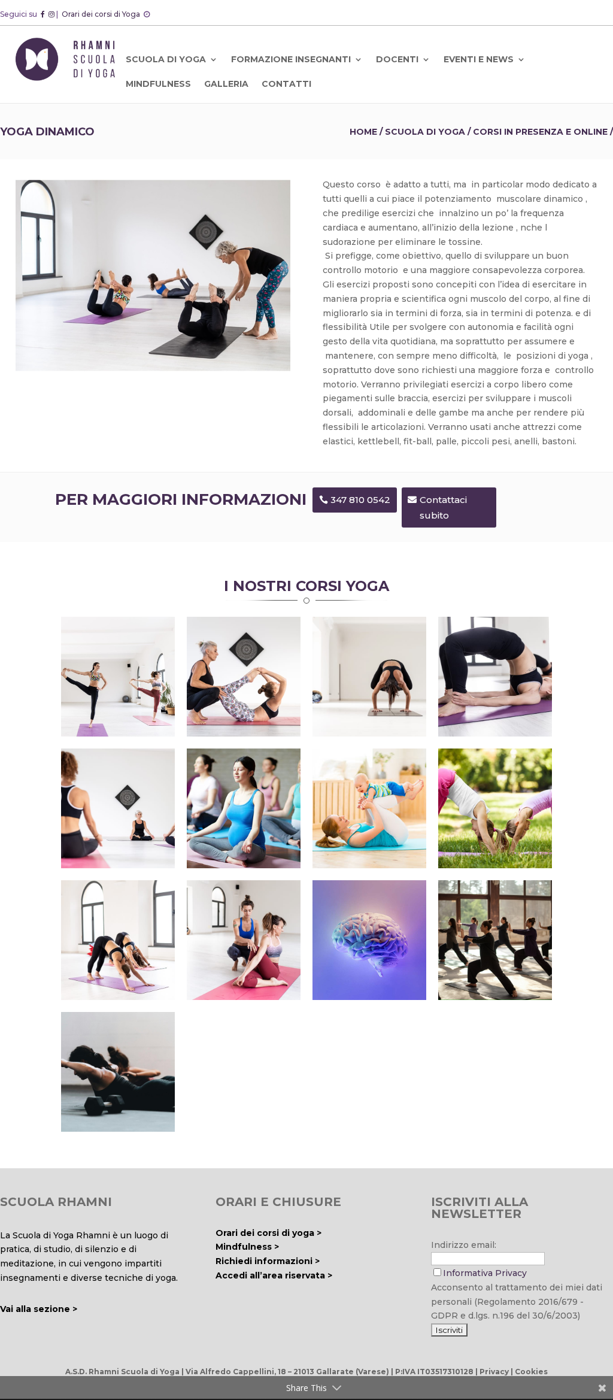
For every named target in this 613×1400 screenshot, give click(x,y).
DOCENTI (397, 59)
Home (363, 131)
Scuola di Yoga (425, 131)
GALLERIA (226, 83)
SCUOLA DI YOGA (166, 59)
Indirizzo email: (463, 1245)
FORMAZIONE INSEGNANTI (291, 59)
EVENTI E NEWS (479, 59)
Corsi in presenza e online (540, 131)
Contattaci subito (443, 507)
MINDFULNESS (158, 83)
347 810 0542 (360, 499)
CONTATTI (286, 83)
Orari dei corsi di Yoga (102, 14)
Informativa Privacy (485, 1273)
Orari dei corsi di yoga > (268, 1233)
